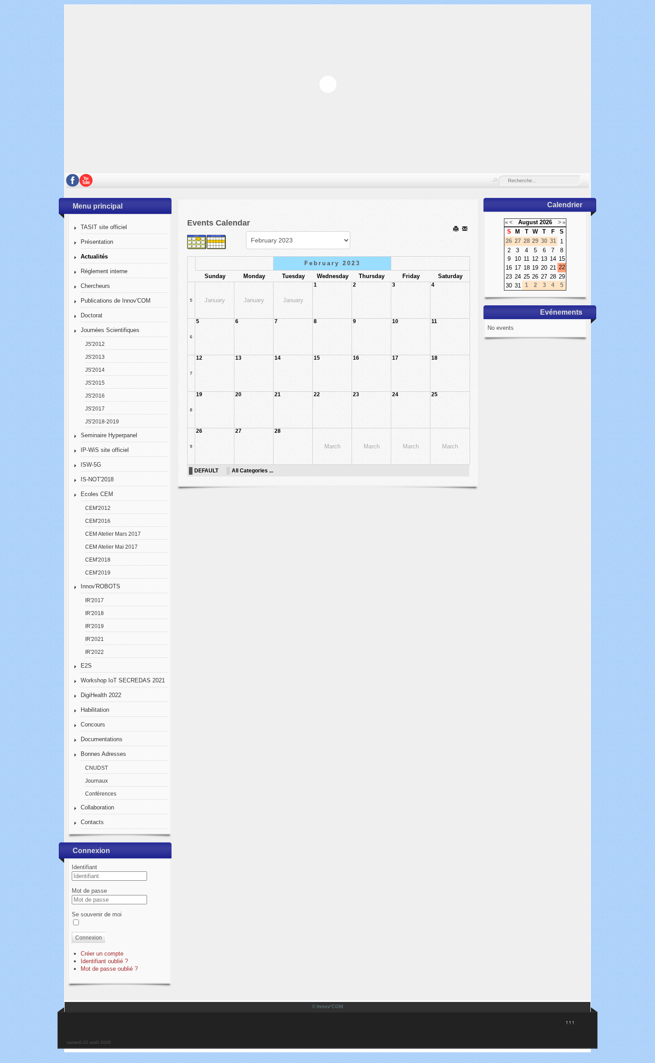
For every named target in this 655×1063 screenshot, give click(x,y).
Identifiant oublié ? (104, 961)
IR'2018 (94, 613)
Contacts (92, 822)
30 (509, 285)
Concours (93, 724)
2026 (546, 222)
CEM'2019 (98, 572)
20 (238, 394)
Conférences (100, 793)
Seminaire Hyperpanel (109, 435)
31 (518, 285)
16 (356, 358)
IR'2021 (94, 639)
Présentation (97, 241)
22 (317, 394)
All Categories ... (252, 470)
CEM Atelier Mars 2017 (113, 534)
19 (199, 394)
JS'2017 (95, 408)
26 (199, 431)
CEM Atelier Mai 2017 (111, 547)
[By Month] (197, 241)
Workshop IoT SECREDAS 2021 (123, 680)
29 (562, 276)
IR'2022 (94, 652)
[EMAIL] (465, 228)
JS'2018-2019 (102, 421)
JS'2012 (95, 344)
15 (317, 358)
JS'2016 (95, 395)
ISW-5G (91, 464)
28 (277, 431)
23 (356, 394)
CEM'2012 (98, 508)
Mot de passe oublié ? (109, 968)
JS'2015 (95, 383)
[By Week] (216, 241)
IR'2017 (94, 600)
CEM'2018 (98, 559)
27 (238, 431)
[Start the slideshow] (563, 84)
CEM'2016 (98, 521)
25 (434, 394)
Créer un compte (102, 953)
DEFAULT (206, 470)
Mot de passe (89, 890)
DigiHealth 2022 (101, 695)
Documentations (102, 739)
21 (277, 394)
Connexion (88, 938)
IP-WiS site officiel (105, 450)
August (528, 222)
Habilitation (95, 709)
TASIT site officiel (104, 227)
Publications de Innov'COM (116, 300)
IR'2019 (94, 626)
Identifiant (84, 867)
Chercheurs (95, 286)
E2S (86, 665)
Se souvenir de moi (97, 914)
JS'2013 (95, 357)
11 (434, 321)
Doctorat (91, 315)
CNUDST (96, 768)
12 (199, 358)
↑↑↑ (570, 1022)
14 (277, 358)
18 (434, 358)
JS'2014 (95, 370)
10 (395, 321)
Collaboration (97, 807)
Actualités (94, 256)
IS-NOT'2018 (97, 479)
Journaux (96, 781)
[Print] (456, 228)
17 (395, 358)
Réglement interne (104, 271)
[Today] (236, 241)
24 (395, 394)
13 (238, 358)
